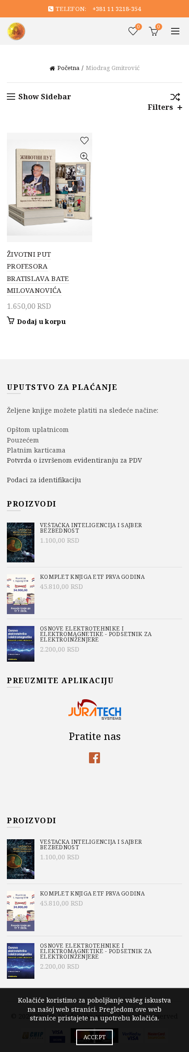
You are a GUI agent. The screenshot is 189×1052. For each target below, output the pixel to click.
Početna (68, 68)
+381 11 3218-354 (117, 9)
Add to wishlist (84, 141)
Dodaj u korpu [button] (41, 322)
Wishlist (138, 27)
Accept (94, 1037)
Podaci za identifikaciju (44, 479)
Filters (160, 107)
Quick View (84, 157)
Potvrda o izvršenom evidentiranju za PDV (74, 460)
